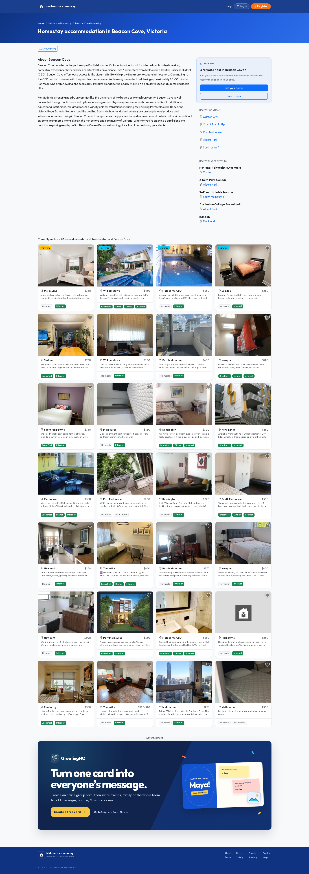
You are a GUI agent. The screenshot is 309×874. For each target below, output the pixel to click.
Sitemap (253, 857)
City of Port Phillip (214, 124)
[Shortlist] (90, 248)
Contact (267, 853)
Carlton (207, 172)
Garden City (210, 117)
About (228, 853)
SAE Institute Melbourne (216, 192)
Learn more (234, 96)
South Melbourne (213, 197)
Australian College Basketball (219, 204)
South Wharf (211, 147)
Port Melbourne (212, 132)
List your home (234, 88)
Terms (228, 857)
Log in (243, 6)
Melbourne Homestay (59, 23)
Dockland (209, 221)
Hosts (239, 853)
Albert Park (210, 139)
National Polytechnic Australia (220, 167)
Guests (252, 853)
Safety (240, 857)
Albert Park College (213, 180)
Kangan (204, 217)
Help (265, 857)
